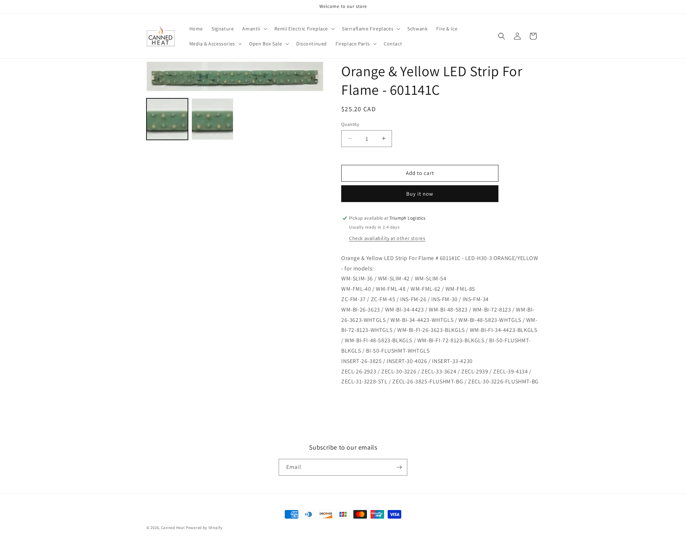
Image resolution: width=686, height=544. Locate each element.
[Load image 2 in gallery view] (212, 119)
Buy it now (419, 193)
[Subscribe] (399, 467)
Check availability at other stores (387, 238)
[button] (254, 28)
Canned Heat (173, 527)
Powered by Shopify (204, 527)
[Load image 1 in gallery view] (167, 119)
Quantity (350, 124)
